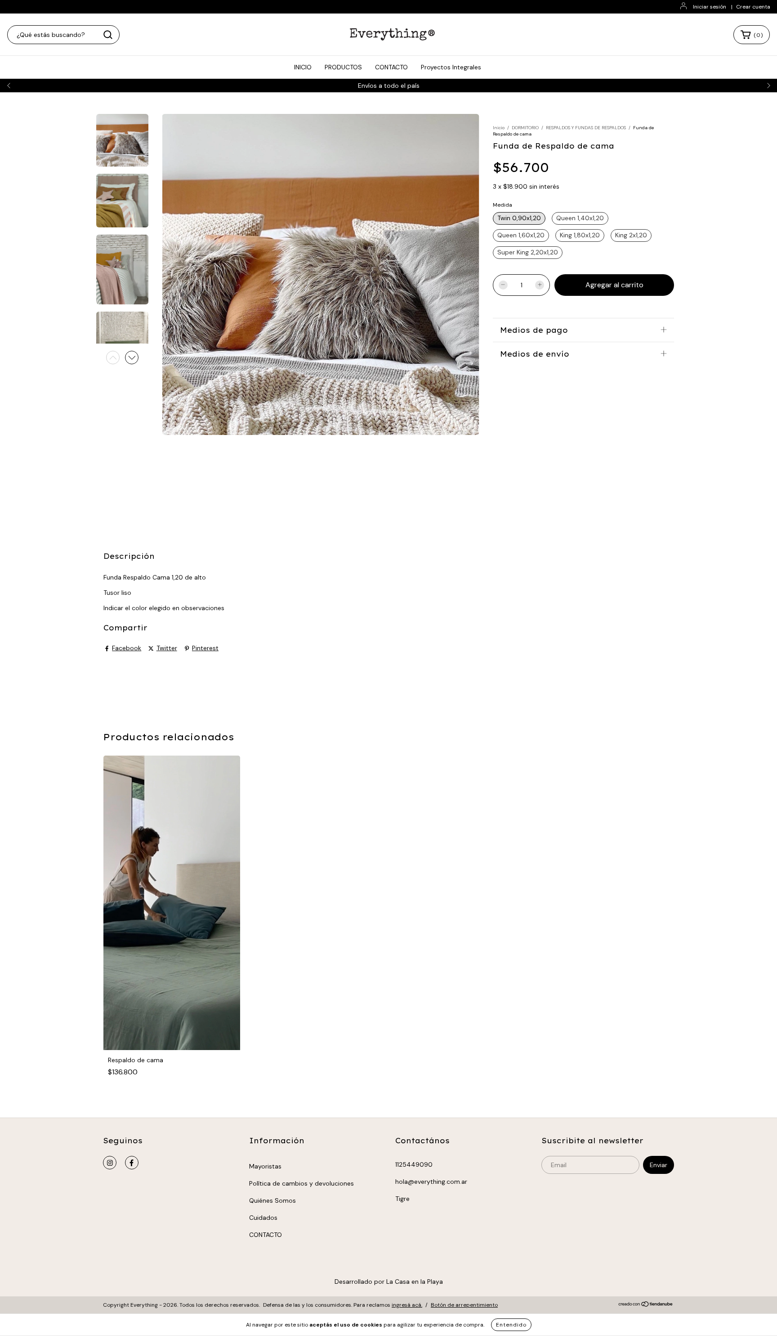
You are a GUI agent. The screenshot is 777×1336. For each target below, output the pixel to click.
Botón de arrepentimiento (464, 1305)
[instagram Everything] (109, 1162)
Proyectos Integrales (451, 67)
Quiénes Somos (272, 1200)
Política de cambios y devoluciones (301, 1183)
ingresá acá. (407, 1305)
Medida (502, 204)
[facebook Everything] (131, 1162)
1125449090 (414, 1164)
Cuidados (263, 1218)
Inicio (499, 128)
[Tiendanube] (646, 1305)
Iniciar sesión (709, 6)
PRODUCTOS (343, 67)
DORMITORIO (525, 128)
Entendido (511, 1324)
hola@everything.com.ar (431, 1181)
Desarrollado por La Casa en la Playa (389, 1281)
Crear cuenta (753, 6)
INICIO (303, 67)
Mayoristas (265, 1166)
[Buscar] (108, 35)
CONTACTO (391, 67)
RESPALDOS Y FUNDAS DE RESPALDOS (586, 128)
